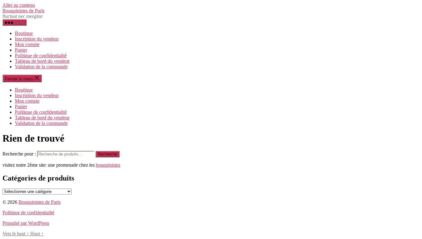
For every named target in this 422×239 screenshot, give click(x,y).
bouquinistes (108, 165)
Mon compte (27, 44)
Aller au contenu (18, 5)
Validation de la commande (41, 66)
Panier (21, 50)
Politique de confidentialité (41, 55)
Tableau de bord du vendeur (42, 61)
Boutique (24, 33)
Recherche (107, 154)
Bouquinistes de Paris (23, 10)
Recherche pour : (19, 153)
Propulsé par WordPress (25, 223)
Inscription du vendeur (37, 38)
